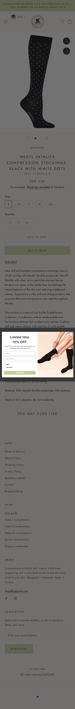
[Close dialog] (70, 334)
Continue (20, 372)
